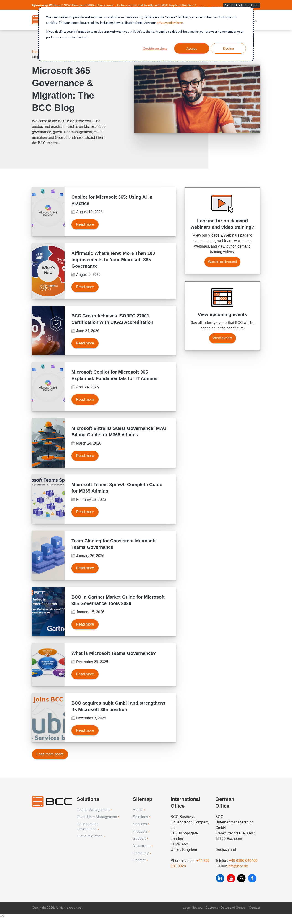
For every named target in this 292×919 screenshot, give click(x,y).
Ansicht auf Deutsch (241, 5)
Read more (85, 224)
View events (222, 338)
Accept (191, 48)
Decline (228, 48)
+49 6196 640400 (243, 861)
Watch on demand (222, 262)
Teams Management (93, 810)
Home (37, 51)
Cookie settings (155, 48)
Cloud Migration (89, 836)
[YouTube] (231, 878)
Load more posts (49, 754)
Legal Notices (192, 907)
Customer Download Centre (226, 907)
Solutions (140, 817)
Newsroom (141, 846)
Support (139, 838)
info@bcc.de (238, 866)
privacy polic (165, 22)
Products (140, 831)
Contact (139, 860)
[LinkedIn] (220, 878)
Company (141, 853)
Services (140, 824)
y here (178, 22)
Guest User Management (97, 817)
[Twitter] (242, 878)
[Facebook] (252, 878)
